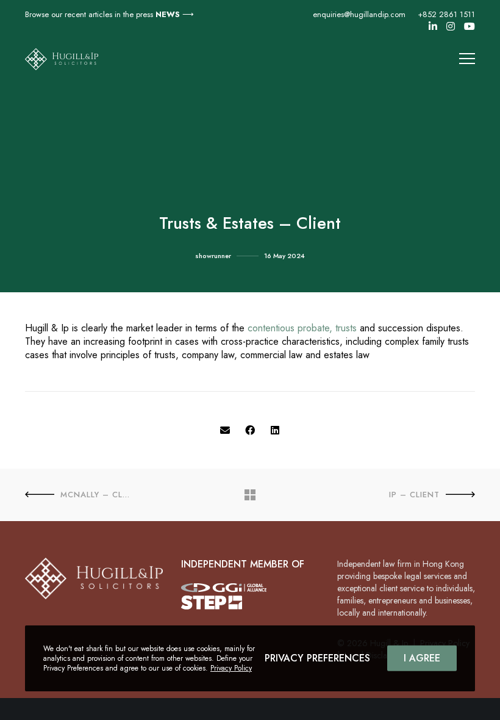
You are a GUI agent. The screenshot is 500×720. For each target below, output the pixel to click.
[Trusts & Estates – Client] (225, 431)
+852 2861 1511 (446, 14)
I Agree (422, 658)
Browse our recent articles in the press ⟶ (109, 14)
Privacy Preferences (317, 658)
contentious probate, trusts (302, 328)
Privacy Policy (231, 668)
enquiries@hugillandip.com (359, 14)
